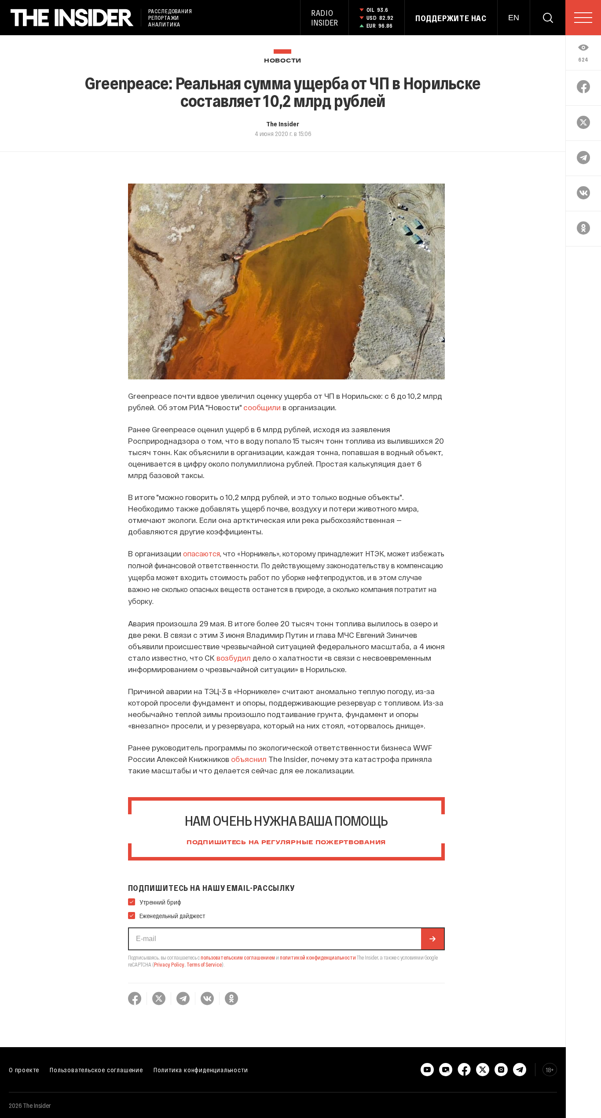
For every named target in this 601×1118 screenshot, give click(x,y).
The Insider (282, 124)
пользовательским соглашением (238, 957)
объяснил (249, 758)
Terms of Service (204, 964)
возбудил (233, 657)
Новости (282, 61)
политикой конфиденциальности (318, 957)
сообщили (262, 407)
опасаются (201, 553)
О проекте (24, 1070)
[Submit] (432, 938)
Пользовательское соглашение (96, 1070)
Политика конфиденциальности (201, 1070)
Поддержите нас (451, 18)
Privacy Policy (169, 964)
